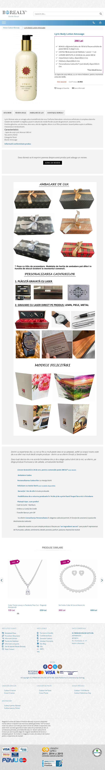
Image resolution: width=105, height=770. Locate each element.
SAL (38, 652)
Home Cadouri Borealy (11, 28)
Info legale (42, 628)
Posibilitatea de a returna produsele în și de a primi (55, 496)
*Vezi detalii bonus (94, 70)
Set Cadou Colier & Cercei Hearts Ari (72, 605)
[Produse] (4, 23)
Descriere (8, 113)
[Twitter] (55, 666)
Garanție (26, 491)
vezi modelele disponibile (47, 486)
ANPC (41, 649)
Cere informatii (79, 88)
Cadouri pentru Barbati (12, 705)
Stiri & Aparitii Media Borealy (14, 646)
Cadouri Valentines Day (82, 693)
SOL (41, 646)
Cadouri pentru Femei (12, 708)
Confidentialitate (45, 636)
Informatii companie (11, 644)
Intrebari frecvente (46, 641)
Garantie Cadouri (45, 638)
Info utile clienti (9, 628)
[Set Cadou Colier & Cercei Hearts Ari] (78, 579)
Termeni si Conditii (46, 633)
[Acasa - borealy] (15, 14)
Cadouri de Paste (45, 690)
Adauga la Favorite (62, 88)
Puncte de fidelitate (11, 641)
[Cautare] (100, 14)
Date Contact (9, 649)
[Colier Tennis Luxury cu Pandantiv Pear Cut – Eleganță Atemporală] (27, 579)
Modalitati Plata (10, 633)
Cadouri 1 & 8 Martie (81, 690)
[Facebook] (45, 666)
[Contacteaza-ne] (94, 22)
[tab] (7, 113)
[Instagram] (60, 666)
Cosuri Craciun (9, 693)
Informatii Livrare (10, 638)
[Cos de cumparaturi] (100, 22)
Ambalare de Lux (37, 113)
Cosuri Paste (43, 693)
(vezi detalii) (72, 470)
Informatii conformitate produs (17, 144)
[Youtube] (50, 666)
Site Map (42, 644)
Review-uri (20, 113)
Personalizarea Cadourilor (28, 480)
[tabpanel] (26, 68)
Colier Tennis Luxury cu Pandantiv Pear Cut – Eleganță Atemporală (27, 606)
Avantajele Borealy (55, 113)
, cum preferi (28, 501)
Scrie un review (52, 163)
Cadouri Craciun (10, 690)
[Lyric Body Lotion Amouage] (26, 68)
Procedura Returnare (12, 636)
